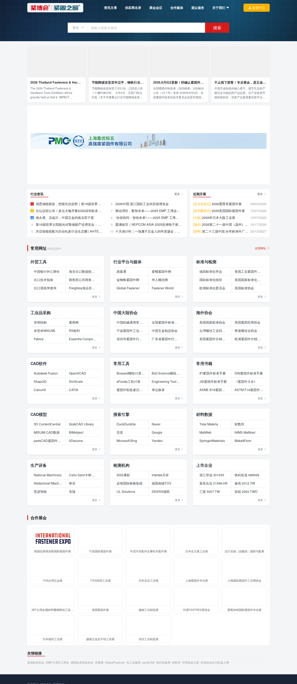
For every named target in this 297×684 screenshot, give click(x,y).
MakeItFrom (243, 500)
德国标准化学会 (210, 331)
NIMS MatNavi (245, 492)
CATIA (73, 449)
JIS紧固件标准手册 (213, 441)
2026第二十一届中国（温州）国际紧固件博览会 (221, 284)
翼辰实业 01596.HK (213, 543)
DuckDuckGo (126, 484)
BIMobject (76, 492)
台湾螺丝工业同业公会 (213, 390)
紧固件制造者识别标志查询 (131, 449)
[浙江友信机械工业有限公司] (228, 229)
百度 (120, 492)
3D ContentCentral (47, 484)
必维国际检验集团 (129, 543)
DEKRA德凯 (161, 551)
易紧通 (121, 331)
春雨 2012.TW (245, 543)
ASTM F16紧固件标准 (249, 449)
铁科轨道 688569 (247, 534)
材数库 (239, 484)
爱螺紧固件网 (161, 331)
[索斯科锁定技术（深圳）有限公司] (69, 229)
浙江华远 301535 (211, 534)
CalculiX (40, 449)
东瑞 (72, 551)
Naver (156, 484)
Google (157, 492)
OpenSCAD (77, 433)
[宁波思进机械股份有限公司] (148, 202)
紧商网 (74, 382)
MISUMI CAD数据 (47, 492)
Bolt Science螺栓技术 (166, 433)
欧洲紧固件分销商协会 (249, 398)
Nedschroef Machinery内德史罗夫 (48, 543)
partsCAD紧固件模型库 (48, 500)
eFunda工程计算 (128, 441)
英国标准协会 (244, 347)
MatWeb (205, 492)
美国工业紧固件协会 (249, 331)
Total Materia (208, 484)
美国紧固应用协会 (247, 382)
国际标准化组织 (210, 339)
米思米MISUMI (44, 390)
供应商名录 (133, 7)
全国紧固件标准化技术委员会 (166, 382)
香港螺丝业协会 (246, 390)
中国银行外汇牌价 (47, 331)
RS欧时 (74, 390)
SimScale (76, 441)
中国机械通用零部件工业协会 (131, 382)
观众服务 (197, 7)
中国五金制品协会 (165, 390)
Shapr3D (40, 441)
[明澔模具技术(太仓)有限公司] (148, 143)
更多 (177, 253)
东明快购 (40, 382)
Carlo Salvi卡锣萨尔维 (83, 534)
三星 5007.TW (209, 551)
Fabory (39, 398)
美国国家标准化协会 (249, 339)
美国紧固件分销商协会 (213, 398)
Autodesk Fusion (46, 433)
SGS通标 (123, 534)
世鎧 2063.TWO (246, 551)
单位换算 (158, 449)
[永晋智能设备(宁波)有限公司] (69, 202)
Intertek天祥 (160, 534)
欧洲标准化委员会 (212, 347)
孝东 (72, 543)
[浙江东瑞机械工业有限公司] (228, 202)
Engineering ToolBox (166, 441)
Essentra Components (83, 398)
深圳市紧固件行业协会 (131, 398)
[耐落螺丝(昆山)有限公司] (148, 229)
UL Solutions (126, 551)
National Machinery (48, 534)
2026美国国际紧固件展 (219, 270)
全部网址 (261, 308)
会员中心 (258, 7)
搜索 (217, 27)
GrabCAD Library (81, 484)
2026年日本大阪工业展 (214, 277)
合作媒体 (176, 7)
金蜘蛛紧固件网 (128, 339)
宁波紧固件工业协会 (131, 390)
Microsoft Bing (127, 500)
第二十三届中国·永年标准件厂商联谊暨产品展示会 (221, 291)
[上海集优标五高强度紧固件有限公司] (148, 162)
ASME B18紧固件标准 (213, 449)
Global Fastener (128, 347)
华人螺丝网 (160, 339)
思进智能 (40, 551)
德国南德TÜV (161, 543)
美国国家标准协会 (212, 382)
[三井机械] (148, 116)
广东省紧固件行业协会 (166, 398)
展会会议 (155, 7)
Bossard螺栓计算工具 (131, 433)
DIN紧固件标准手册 (249, 433)
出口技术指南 (43, 339)
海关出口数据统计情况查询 (83, 331)
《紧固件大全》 (246, 441)
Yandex (157, 500)
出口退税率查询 (45, 347)
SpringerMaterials (212, 500)
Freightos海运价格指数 (83, 347)
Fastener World (163, 347)
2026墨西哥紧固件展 (217, 263)
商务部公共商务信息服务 (83, 339)
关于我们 (219, 7)
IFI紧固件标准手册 (212, 433)
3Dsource (76, 500)
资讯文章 (110, 7)
